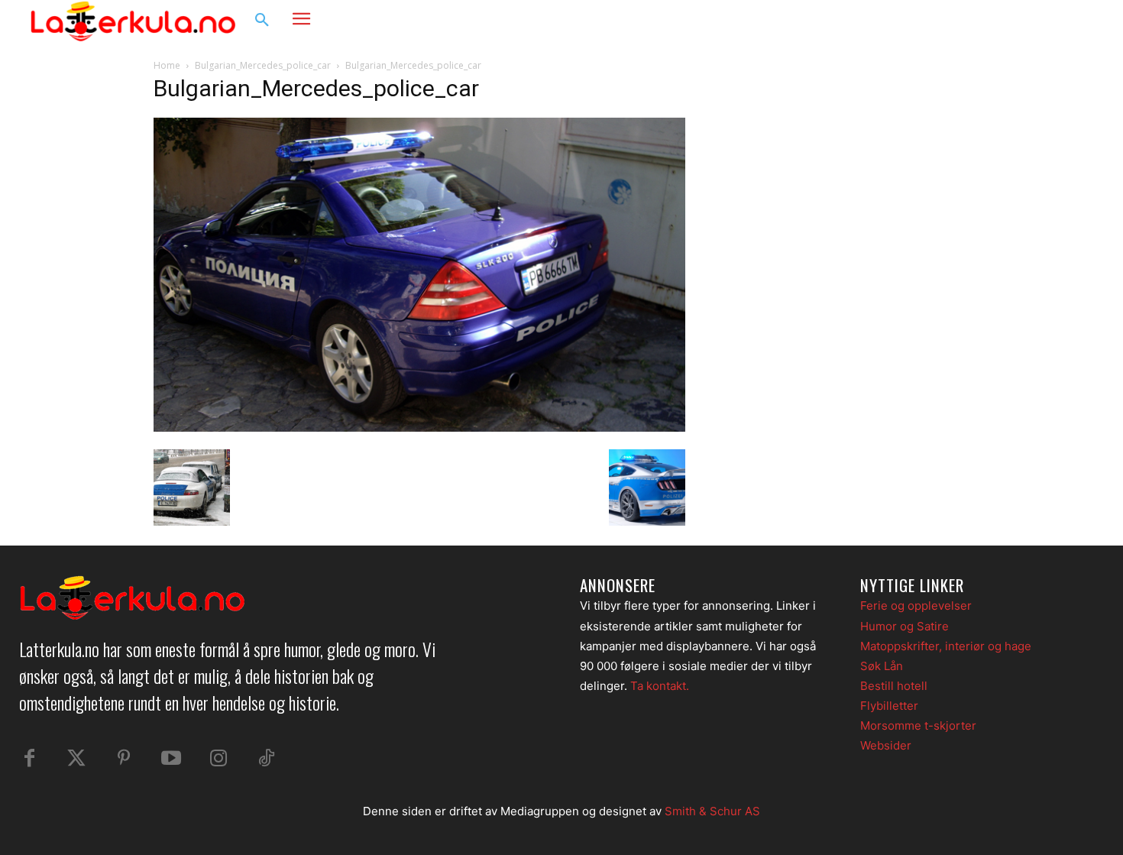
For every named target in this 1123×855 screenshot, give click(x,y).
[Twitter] (76, 759)
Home (167, 65)
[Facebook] (1017, 20)
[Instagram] (1046, 20)
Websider (885, 745)
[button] (262, 20)
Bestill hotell (893, 685)
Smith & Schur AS (712, 811)
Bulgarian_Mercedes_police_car (263, 65)
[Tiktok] (266, 759)
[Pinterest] (124, 759)
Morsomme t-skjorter (918, 725)
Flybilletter (889, 705)
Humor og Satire (904, 626)
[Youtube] (171, 759)
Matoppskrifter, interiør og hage (945, 646)
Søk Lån (881, 666)
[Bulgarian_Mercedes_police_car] (419, 427)
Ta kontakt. (659, 685)
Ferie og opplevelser (916, 605)
